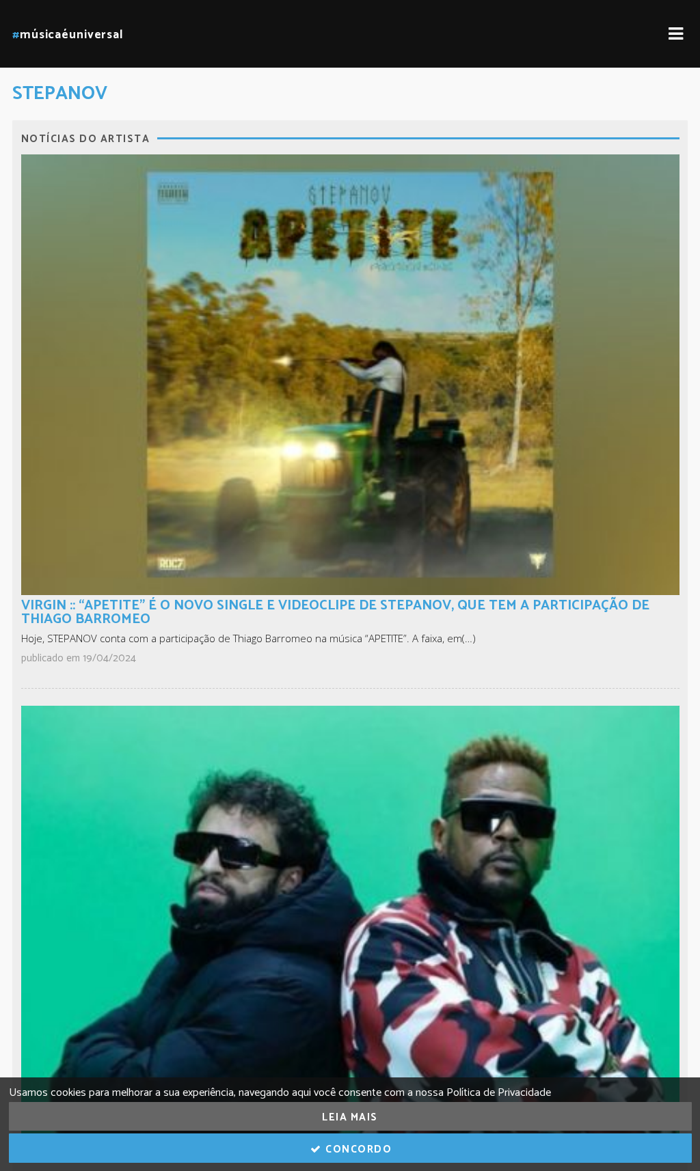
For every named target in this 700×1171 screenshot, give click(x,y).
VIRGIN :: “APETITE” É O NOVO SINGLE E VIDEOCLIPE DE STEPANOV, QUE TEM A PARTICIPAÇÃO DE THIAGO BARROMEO (335, 612)
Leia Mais (350, 1117)
